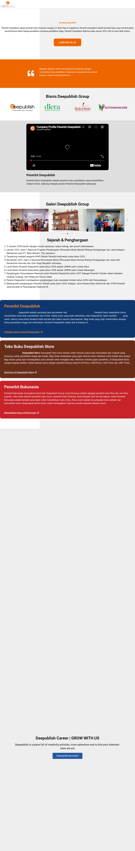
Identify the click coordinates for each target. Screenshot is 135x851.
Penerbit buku (11, 312)
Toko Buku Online (13, 352)
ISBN (119, 315)
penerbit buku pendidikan (80, 312)
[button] (8, 220)
